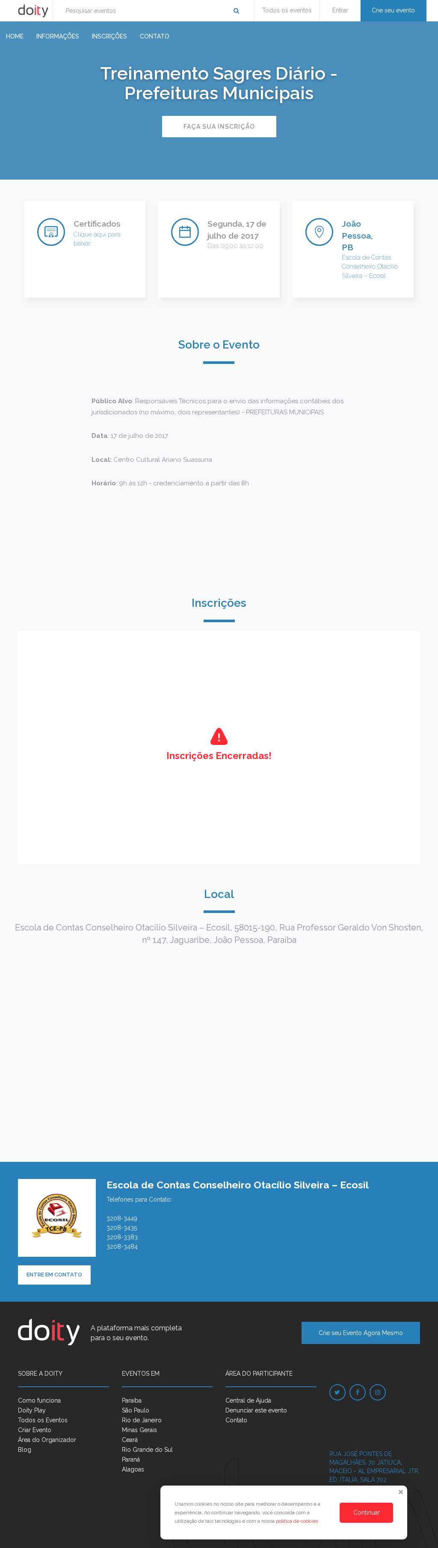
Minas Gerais (139, 1430)
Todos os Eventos (43, 1420)
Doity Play (32, 1410)
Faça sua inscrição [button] (219, 126)
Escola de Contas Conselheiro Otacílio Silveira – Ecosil (370, 267)
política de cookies (298, 1521)
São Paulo (135, 1410)
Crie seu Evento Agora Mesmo (361, 1332)
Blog (24, 1449)
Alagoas (133, 1469)
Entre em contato (54, 1274)
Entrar (340, 10)
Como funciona (39, 1400)
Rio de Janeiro (142, 1420)
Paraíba (132, 1400)
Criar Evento (34, 1430)
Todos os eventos (287, 10)
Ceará (130, 1439)
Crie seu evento (393, 10)
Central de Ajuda (248, 1400)
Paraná (131, 1459)
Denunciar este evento (256, 1410)
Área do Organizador (47, 1439)
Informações (57, 36)
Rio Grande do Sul (147, 1449)
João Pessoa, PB (357, 235)
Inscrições (109, 36)
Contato (154, 36)
